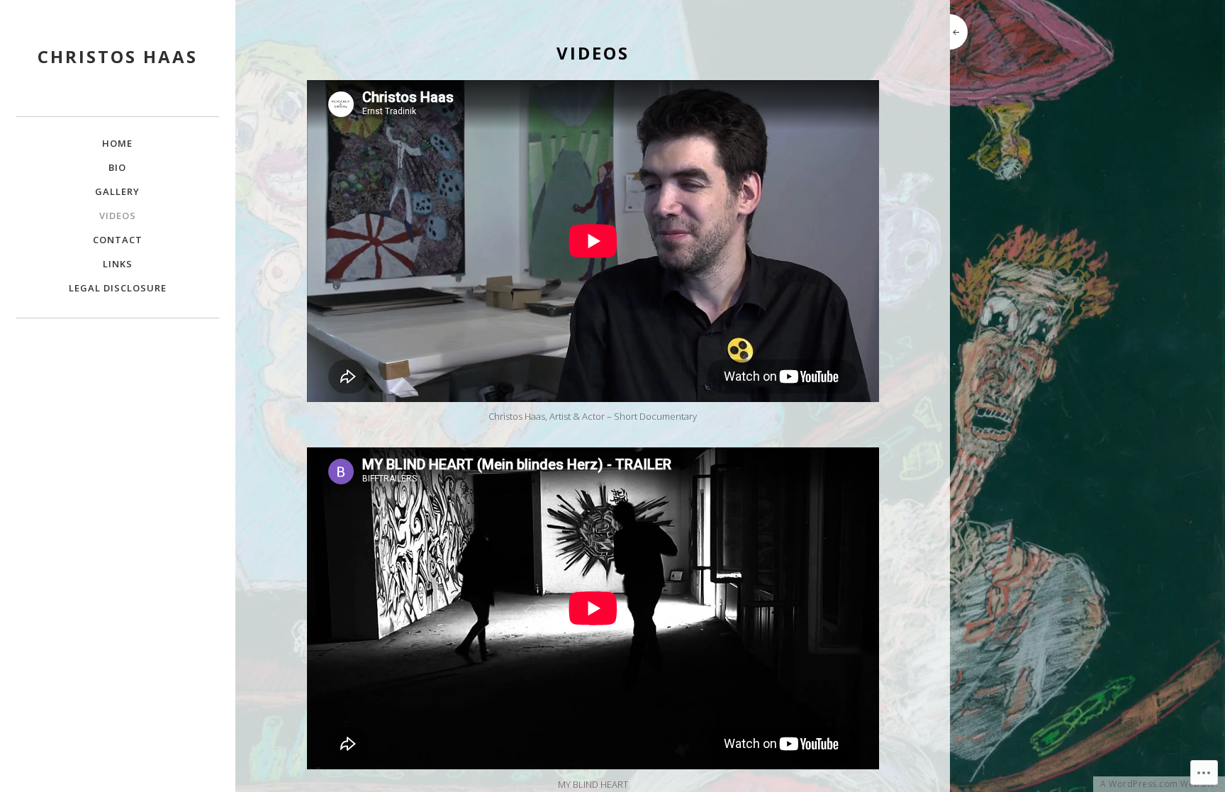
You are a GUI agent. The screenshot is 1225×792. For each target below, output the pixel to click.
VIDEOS (117, 215)
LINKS (118, 263)
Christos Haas (118, 56)
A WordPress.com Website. (1159, 784)
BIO (117, 167)
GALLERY (117, 191)
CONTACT (117, 239)
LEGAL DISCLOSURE (118, 287)
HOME (117, 143)
